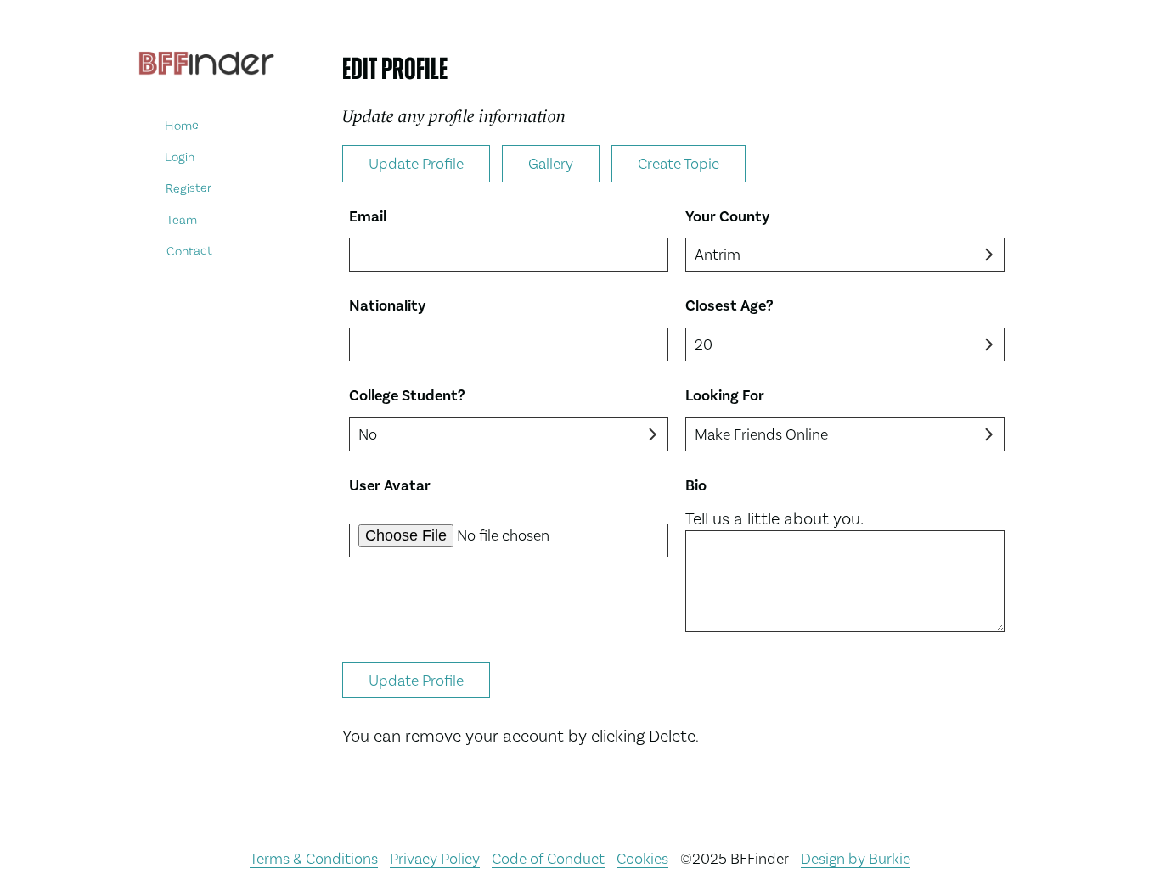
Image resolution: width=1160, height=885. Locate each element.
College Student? (407, 396)
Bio (696, 486)
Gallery (550, 163)
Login (179, 156)
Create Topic (678, 163)
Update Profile (416, 163)
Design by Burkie (855, 858)
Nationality (387, 306)
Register (188, 188)
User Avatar (390, 486)
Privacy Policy (435, 858)
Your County (727, 217)
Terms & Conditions (314, 858)
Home (182, 125)
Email (367, 217)
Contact (189, 251)
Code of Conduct (548, 858)
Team (181, 219)
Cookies (642, 858)
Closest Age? (729, 306)
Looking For (724, 396)
